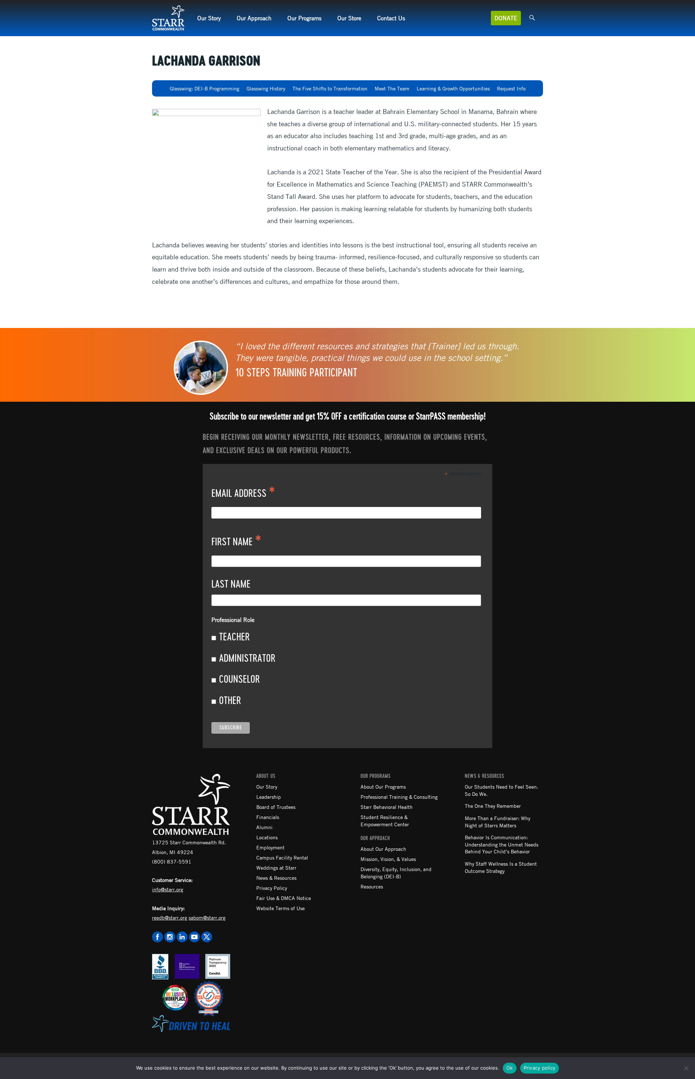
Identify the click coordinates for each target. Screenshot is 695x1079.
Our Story (209, 18)
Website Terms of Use (280, 908)
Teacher (234, 637)
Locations (267, 837)
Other (230, 701)
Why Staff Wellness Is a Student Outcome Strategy (501, 867)
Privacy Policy (271, 887)
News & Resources (276, 877)
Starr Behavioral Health (387, 806)
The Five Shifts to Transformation (329, 88)
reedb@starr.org (169, 917)
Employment (270, 847)
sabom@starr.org (207, 917)
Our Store (349, 18)
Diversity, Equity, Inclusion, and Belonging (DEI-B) (396, 872)
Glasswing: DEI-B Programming (204, 88)
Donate (505, 18)
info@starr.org (167, 889)
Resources (372, 886)
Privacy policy (540, 1068)
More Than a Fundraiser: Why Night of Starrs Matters (497, 821)
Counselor (239, 680)
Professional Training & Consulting (399, 796)
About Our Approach (383, 848)
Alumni (264, 827)
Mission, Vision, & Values (388, 859)
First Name (236, 542)
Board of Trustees (275, 806)
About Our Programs (383, 786)
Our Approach (254, 18)
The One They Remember (493, 805)
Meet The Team (392, 88)
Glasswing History (266, 88)
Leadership (268, 796)
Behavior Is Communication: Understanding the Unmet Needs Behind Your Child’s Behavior (501, 844)
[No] (686, 1068)
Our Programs (304, 18)
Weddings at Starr (276, 867)
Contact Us (391, 18)
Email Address (243, 494)
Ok (509, 1068)
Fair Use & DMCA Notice (283, 898)
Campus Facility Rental (282, 857)
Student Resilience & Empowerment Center (385, 820)
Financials (267, 817)
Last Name (230, 585)
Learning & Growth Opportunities (453, 88)
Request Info (511, 88)
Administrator (247, 659)
